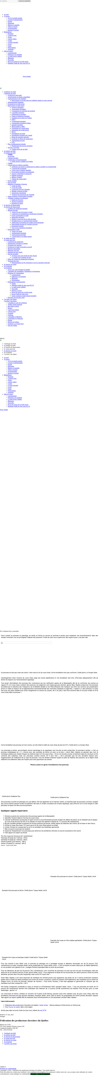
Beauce (10, 308)
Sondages (11, 49)
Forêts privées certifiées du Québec (22, 161)
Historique (11, 23)
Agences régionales (17, 107)
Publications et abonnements (16, 282)
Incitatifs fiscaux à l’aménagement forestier (25, 221)
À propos (7, 16)
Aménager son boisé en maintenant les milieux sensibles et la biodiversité (34, 167)
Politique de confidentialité (8, 1068)
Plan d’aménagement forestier (17, 144)
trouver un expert (14, 1007)
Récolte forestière (13, 254)
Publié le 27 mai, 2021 (7, 1014)
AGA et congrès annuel (15, 18)
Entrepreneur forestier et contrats (18, 243)
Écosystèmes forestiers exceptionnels (23, 172)
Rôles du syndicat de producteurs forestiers (21, 259)
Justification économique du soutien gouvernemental (28, 222)
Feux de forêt (12, 182)
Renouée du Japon (17, 203)
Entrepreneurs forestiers (19, 114)
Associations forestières (19, 109)
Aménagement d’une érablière (17, 99)
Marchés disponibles (14, 249)
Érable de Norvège (17, 200)
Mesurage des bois (13, 250)
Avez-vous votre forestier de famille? (19, 269)
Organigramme (12, 28)
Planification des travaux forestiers (22, 146)
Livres (10, 44)
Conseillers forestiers (18, 112)
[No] (51, 1074)
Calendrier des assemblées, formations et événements (24, 271)
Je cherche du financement (12, 205)
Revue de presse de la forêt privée (18, 61)
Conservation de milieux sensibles (18, 165)
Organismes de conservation (20, 128)
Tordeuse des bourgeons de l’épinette (23, 194)
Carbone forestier (13, 158)
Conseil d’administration (15, 20)
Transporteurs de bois (18, 140)
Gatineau (10, 315)
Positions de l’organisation (16, 273)
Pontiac (10, 320)
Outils (9, 46)
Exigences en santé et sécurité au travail (20, 247)
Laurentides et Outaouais (15, 318)
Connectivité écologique (19, 168)
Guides (10, 40)
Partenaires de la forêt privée (20, 130)
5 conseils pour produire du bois (21, 257)
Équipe (10, 21)
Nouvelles (11, 60)
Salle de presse (8, 51)
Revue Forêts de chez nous (20, 294)
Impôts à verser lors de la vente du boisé (24, 219)
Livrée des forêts (17, 187)
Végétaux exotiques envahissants (18, 198)
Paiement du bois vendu (15, 252)
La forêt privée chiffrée (15, 56)
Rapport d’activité (13, 30)
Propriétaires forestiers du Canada (22, 135)
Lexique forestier (13, 42)
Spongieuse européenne (19, 193)
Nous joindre (27, 76)
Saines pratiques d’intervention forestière (20, 196)
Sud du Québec (12, 325)
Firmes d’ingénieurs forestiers (21, 116)
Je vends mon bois (9, 238)
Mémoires (11, 58)
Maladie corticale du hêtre (19, 191)
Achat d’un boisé (17, 231)
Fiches (10, 37)
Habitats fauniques (17, 175)
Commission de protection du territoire (23, 111)
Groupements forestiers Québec (21, 123)
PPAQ (14, 132)
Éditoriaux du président (15, 54)
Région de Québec (13, 322)
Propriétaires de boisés (18, 133)
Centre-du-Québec (13, 310)
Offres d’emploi (12, 27)
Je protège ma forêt (9, 151)
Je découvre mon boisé (15, 95)
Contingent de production (15, 242)
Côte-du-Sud (12, 311)
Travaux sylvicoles (13, 147)
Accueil (6, 14)
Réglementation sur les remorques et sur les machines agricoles (31, 262)
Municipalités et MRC (18, 126)
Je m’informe (8, 266)
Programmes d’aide (14, 229)
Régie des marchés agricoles (20, 137)
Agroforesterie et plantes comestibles (19, 97)
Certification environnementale (17, 160)
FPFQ (13, 119)
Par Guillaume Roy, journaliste (9, 631)
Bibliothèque (8, 32)
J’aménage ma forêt (10, 92)
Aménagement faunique (19, 233)
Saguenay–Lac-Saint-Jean (16, 324)
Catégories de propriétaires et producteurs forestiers (27, 214)
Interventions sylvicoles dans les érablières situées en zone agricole (32, 100)
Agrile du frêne (16, 186)
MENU (2, 338)
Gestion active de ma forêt (20, 149)
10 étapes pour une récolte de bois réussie (24, 256)
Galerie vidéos (12, 39)
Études (14, 283)
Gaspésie (10, 313)
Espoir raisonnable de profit (20, 215)
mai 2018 (43, 1010)
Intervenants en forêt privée (16, 106)
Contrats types (12, 35)
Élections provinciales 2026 (16, 297)
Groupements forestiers (19, 121)
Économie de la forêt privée (16, 104)
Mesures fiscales (13, 210)
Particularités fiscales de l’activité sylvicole (25, 224)
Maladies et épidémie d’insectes (17, 184)
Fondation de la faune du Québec (22, 118)
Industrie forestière (17, 125)
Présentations (12, 47)
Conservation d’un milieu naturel (22, 236)
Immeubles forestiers (18, 217)
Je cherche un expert (10, 264)
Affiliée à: (3, 1067)
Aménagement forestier (19, 235)
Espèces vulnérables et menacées (22, 174)
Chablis (10, 163)
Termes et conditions (43, 1074)
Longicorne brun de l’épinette (21, 189)
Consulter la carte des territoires (17, 303)
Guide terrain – (44, 1005)
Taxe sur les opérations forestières (22, 228)
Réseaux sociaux (17, 290)
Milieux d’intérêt (17, 177)
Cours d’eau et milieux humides (21, 170)
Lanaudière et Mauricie (15, 317)
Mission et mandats (13, 25)
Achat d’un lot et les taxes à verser (22, 212)
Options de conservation (19, 179)
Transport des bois (13, 261)
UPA (13, 142)
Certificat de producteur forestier (17, 208)
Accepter (33, 1074)
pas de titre (11, 155)
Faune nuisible (12, 181)
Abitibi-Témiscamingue (15, 304)
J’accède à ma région (10, 299)
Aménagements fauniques (15, 102)
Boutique (10, 33)
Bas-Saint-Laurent (13, 306)
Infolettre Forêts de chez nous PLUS (19, 63)
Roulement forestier (18, 226)
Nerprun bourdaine (17, 201)
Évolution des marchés (15, 245)
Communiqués (12, 53)
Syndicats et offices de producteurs (22, 139)
